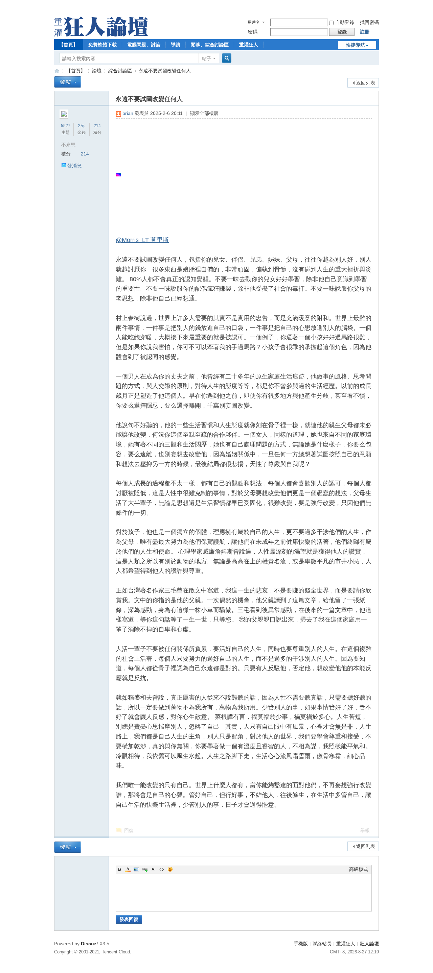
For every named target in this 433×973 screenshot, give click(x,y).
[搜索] (225, 58)
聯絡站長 (322, 943)
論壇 (96, 70)
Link (144, 869)
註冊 (364, 31)
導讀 (175, 44)
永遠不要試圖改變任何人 (165, 70)
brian (127, 113)
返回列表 (365, 83)
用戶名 (254, 22)
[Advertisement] (240, 174)
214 (97, 125)
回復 (129, 830)
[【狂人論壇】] (101, 35)
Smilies (170, 869)
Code (161, 869)
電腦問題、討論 (143, 44)
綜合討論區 (120, 70)
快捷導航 (355, 45)
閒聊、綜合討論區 (210, 44)
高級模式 (358, 869)
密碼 (252, 31)
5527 (65, 125)
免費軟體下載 (102, 44)
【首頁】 (68, 44)
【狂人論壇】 (57, 71)
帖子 (206, 58)
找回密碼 (369, 22)
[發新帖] (67, 82)
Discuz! (89, 943)
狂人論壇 (369, 943)
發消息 (74, 165)
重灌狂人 (248, 44)
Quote (153, 869)
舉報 (365, 830)
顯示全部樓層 (204, 113)
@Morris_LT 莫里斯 (142, 240)
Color (127, 869)
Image (136, 869)
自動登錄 (344, 22)
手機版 (301, 943)
